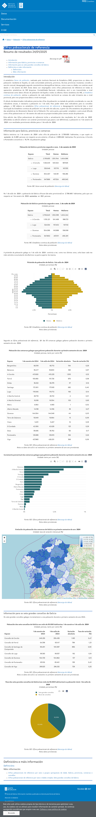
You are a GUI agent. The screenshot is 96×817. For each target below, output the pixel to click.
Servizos (5, 25)
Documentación (8, 19)
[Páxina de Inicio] (3, 39)
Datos (4, 14)
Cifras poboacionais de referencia (33, 39)
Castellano (91, 1)
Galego (84, 1)
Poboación (16, 39)
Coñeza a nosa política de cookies (53, 809)
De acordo (11, 813)
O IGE (4, 30)
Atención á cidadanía (11, 798)
